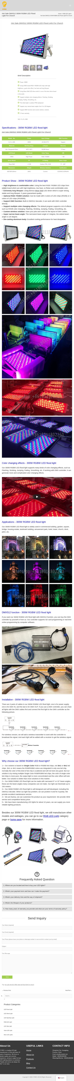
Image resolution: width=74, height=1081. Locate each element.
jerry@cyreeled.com (62, 1054)
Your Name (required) (8, 925)
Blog (28, 1063)
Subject (4, 946)
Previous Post (6, 990)
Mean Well (39, 191)
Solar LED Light (8, 1030)
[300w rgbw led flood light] (26, 68)
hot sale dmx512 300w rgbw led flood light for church (19, 984)
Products (30, 1059)
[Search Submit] (1, 996)
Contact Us (31, 1068)
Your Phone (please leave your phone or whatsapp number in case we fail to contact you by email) (29, 939)
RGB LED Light (51, 816)
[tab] (37, 885)
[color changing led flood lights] (46, 68)
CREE (4, 188)
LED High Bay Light (9, 1018)
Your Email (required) (8, 932)
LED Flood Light (8, 1009)
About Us (30, 1055)
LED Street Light (8, 1013)
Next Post (68, 990)
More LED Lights (8, 1034)
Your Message (6, 953)
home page (16, 819)
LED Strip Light (8, 1026)
